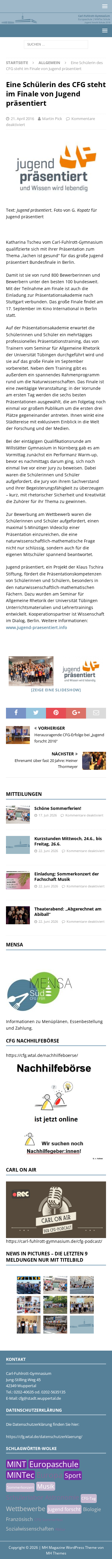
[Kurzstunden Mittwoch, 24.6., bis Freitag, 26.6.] (18, 845)
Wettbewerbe (25, 1508)
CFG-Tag (89, 1498)
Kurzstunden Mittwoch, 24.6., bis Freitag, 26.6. (68, 841)
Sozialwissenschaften (30, 1528)
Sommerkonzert (20, 1487)
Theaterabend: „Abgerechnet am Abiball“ (68, 911)
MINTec (20, 1474)
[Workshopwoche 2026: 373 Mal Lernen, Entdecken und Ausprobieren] (29, 1305)
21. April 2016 (22, 118)
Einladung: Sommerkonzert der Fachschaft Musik (66, 876)
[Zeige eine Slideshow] (56, 690)
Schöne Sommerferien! (57, 808)
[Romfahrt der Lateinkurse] (82, 1285)
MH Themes (56, 1553)
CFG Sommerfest (48, 1519)
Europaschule (54, 1464)
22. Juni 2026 (48, 851)
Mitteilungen (24, 794)
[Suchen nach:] (56, 44)
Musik (45, 1486)
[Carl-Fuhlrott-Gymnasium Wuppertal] (56, 20)
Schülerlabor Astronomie (42, 1497)
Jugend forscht (64, 1509)
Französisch (19, 1519)
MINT (16, 1464)
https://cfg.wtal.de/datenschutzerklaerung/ (44, 1436)
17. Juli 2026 (48, 815)
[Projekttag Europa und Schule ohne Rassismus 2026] (55, 1325)
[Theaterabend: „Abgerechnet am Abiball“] (18, 915)
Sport (73, 1475)
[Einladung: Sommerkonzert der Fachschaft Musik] (18, 880)
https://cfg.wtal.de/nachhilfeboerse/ (42, 1055)
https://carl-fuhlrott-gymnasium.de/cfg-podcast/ (54, 1241)
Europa (49, 1474)
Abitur (60, 1529)
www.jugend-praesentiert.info (36, 627)
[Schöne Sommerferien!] (18, 815)
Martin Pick (52, 118)
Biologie (92, 1509)
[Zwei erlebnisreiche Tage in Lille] (55, 1305)
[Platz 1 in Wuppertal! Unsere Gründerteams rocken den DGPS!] (29, 1325)
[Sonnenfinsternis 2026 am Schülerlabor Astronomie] (29, 1285)
